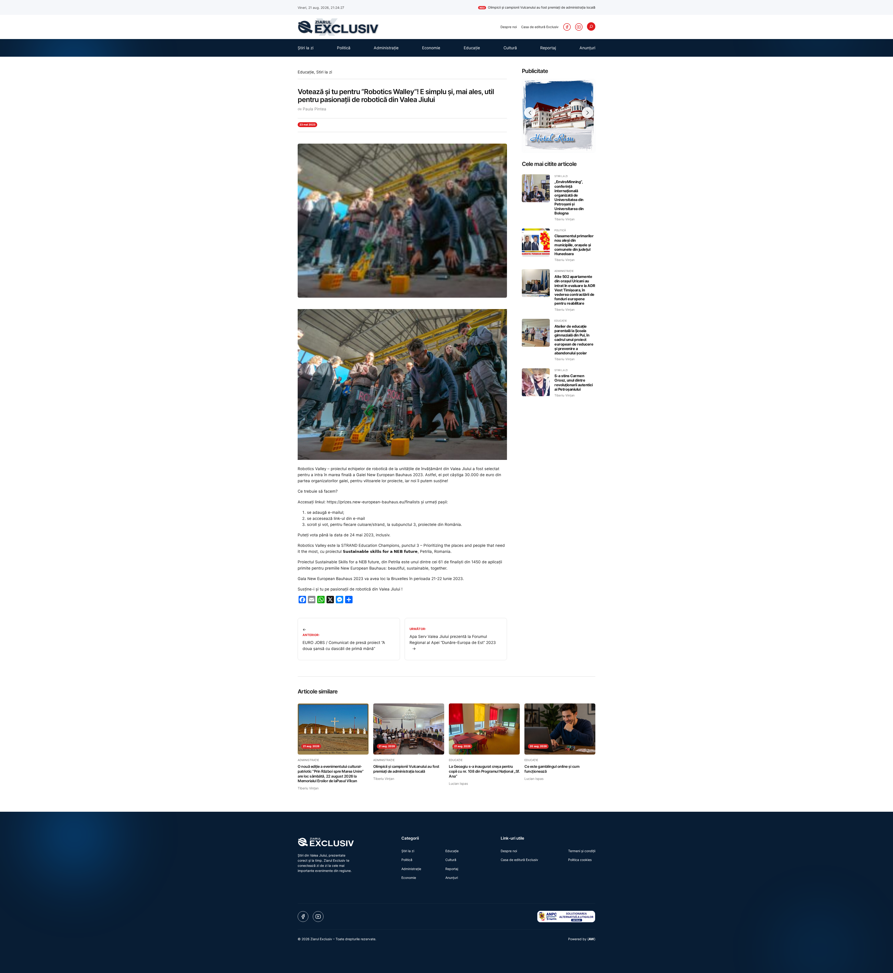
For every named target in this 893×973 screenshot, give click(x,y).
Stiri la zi (324, 72)
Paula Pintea (314, 109)
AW (591, 939)
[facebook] (567, 27)
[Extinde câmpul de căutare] (591, 26)
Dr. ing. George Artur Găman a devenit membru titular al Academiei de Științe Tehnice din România (516, 7)
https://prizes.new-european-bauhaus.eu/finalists (373, 502)
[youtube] (579, 27)
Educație (306, 72)
